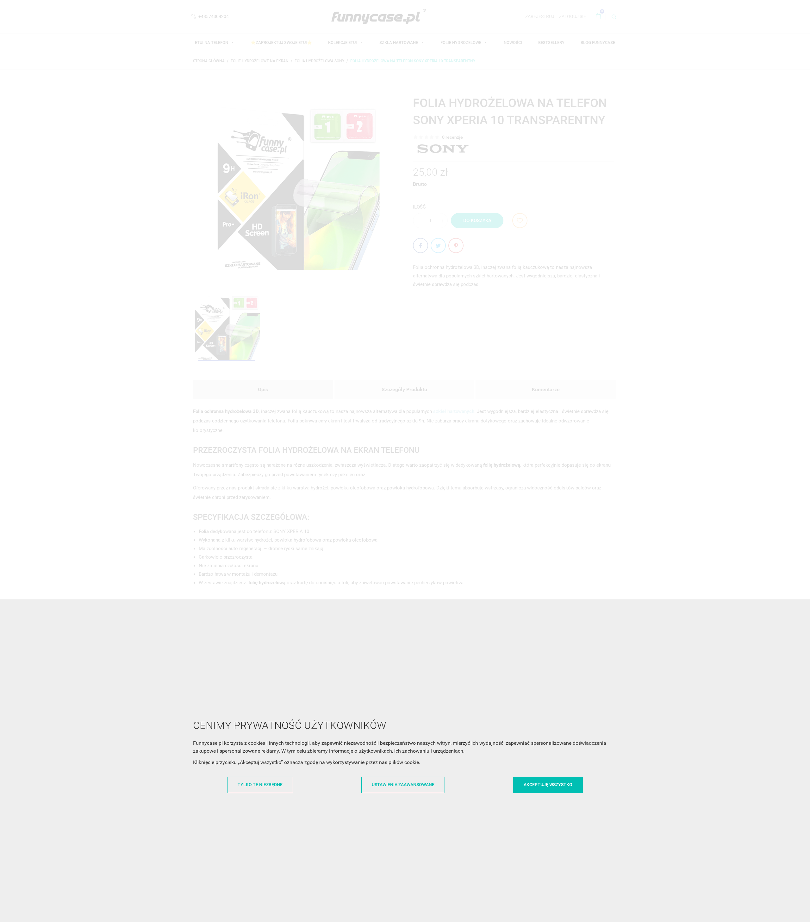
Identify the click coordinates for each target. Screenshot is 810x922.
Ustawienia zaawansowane (403, 784)
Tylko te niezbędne (260, 784)
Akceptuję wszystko (548, 784)
